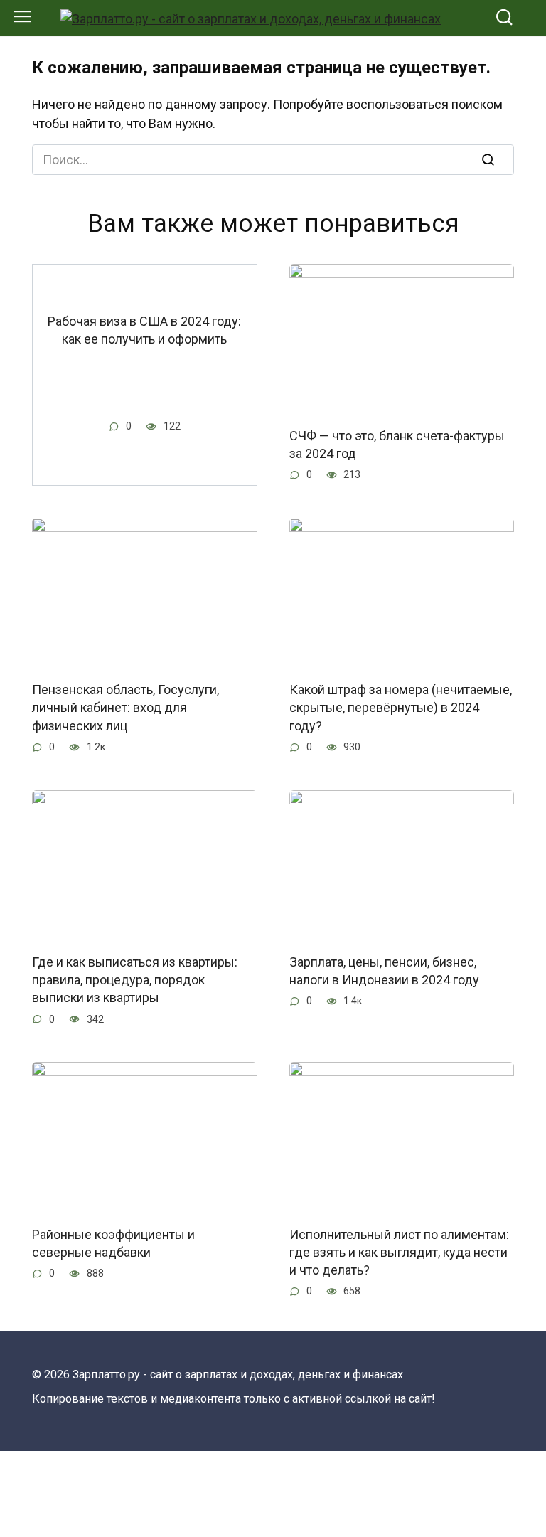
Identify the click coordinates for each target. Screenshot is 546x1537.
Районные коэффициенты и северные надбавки (113, 1242)
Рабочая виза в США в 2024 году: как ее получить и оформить (144, 329)
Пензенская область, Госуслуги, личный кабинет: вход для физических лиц (125, 707)
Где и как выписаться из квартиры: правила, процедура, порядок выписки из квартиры (134, 979)
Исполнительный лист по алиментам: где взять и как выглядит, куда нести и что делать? (399, 1251)
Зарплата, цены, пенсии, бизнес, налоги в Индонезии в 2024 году (384, 970)
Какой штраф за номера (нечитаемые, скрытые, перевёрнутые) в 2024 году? (400, 707)
